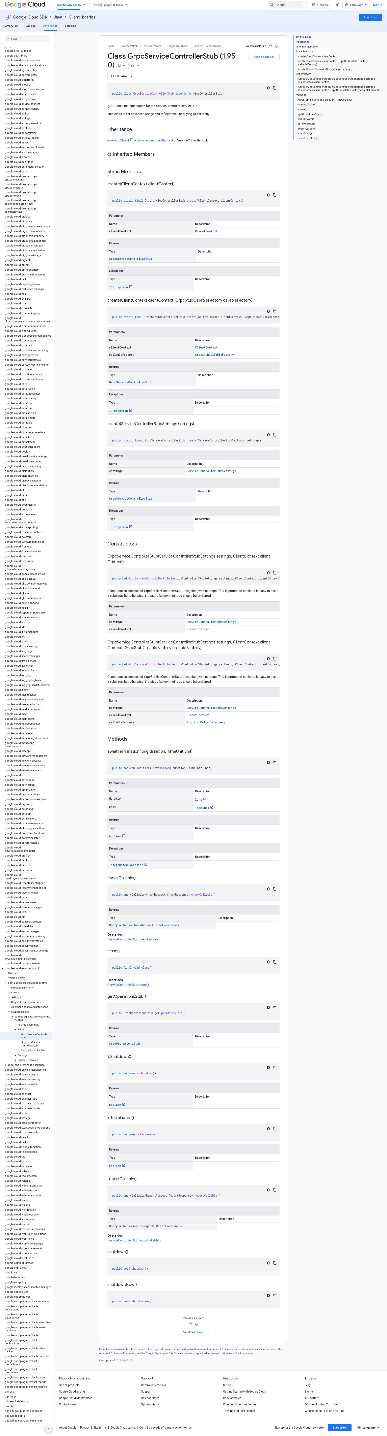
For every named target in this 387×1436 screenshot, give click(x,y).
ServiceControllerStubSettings (211, 471)
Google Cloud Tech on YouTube (324, 1410)
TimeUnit (202, 808)
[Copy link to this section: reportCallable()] (141, 1179)
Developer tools (152, 45)
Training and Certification (239, 1410)
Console (323, 5)
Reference (50, 26)
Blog (308, 1385)
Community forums (153, 1385)
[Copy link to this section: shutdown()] (132, 1252)
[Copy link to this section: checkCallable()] (140, 878)
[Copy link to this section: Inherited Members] (159, 154)
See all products (69, 1385)
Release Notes (150, 1398)
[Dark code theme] (268, 88)
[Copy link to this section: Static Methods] (146, 172)
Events (309, 1391)
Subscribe (340, 1427)
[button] (26, 968)
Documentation (129, 45)
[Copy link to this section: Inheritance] (136, 129)
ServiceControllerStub (152, 140)
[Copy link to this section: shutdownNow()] (141, 1284)
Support (146, 1391)
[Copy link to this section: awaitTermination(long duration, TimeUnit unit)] (196, 751)
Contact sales (67, 1404)
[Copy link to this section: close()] (124, 951)
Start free (370, 17)
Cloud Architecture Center (239, 1404)
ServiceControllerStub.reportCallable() (134, 1240)
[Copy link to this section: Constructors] (142, 544)
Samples (70, 26)
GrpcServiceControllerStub (130, 259)
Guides (31, 26)
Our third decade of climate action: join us (165, 1427)
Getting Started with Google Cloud (244, 1391)
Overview (11, 26)
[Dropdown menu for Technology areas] (86, 5)
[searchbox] (27, 38)
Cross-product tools (108, 5)
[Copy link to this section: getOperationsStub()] (150, 996)
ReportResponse (168, 1226)
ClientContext (206, 231)
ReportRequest (143, 1226)
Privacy (84, 1427)
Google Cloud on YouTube (321, 1404)
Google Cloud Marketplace (75, 1398)
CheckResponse (166, 925)
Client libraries (82, 17)
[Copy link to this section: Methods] (133, 739)
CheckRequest (142, 925)
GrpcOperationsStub (124, 1043)
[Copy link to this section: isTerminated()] (138, 1118)
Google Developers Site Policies (164, 1353)
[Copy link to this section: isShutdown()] (135, 1057)
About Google (67, 1427)
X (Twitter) (312, 1398)
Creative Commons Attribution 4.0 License (208, 1349)
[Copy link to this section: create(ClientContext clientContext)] (179, 184)
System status (150, 1404)
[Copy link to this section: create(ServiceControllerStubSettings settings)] (198, 424)
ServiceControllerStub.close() (128, 985)
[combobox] (288, 4)
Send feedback (264, 57)
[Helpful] (270, 46)
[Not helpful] (277, 46)
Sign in (377, 4)
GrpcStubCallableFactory (214, 355)
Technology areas (69, 5)
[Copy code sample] (275, 88)
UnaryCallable (120, 925)
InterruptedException (126, 865)
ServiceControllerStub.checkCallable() (133, 939)
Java (58, 17)
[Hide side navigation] (49, 1429)
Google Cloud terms (122, 1427)
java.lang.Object (118, 140)
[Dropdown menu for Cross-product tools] (127, 5)
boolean (115, 836)
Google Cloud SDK (30, 17)
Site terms (100, 1427)
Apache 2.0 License (110, 1353)
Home (110, 45)
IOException (118, 287)
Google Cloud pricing (72, 1391)
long (198, 799)
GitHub (227, 1385)
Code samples (232, 1398)
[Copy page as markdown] (132, 65)
